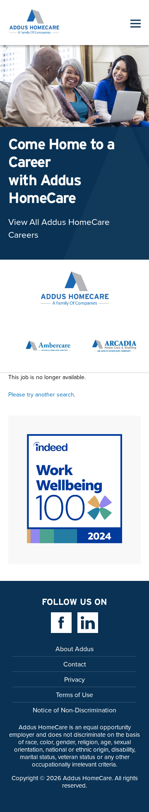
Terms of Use (74, 694)
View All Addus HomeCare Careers (59, 228)
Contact (74, 664)
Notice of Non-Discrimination (74, 709)
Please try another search (41, 394)
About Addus (74, 648)
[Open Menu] (135, 23)
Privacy (74, 679)
